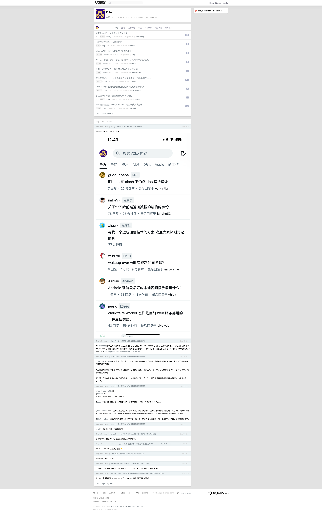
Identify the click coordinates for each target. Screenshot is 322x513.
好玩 (140, 27)
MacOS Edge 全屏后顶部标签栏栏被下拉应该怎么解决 (120, 86)
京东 (97, 45)
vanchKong (114, 434)
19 (187, 80)
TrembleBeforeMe (104, 361)
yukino (100, 429)
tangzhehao (115, 463)
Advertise (113, 492)
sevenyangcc (136, 90)
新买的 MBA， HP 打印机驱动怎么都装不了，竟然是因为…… (123, 77)
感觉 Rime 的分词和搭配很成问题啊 (112, 33)
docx (99, 402)
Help (104, 492)
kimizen (100, 393)
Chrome (99, 54)
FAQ (137, 492)
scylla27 (133, 108)
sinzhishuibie (102, 410)
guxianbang (140, 36)
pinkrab (132, 45)
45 (187, 106)
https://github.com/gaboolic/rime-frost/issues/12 (124, 351)
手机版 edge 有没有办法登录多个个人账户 (114, 95)
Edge (102, 99)
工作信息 (148, 27)
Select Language (185, 493)
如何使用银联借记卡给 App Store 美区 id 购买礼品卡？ (120, 104)
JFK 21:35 (140, 506)
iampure (113, 473)
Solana (145, 492)
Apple (98, 108)
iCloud (98, 63)
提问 (123, 27)
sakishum (114, 444)
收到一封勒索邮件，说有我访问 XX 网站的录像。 (118, 68)
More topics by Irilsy (105, 113)
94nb (112, 453)
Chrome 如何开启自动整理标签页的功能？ (114, 50)
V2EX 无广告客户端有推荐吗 (132, 126)
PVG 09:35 (123, 506)
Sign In (225, 3)
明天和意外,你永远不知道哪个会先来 (132, 453)
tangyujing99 (136, 72)
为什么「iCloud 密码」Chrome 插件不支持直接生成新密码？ (123, 59)
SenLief (137, 99)
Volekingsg (101, 345)
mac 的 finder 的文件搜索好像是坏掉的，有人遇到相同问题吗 (143, 473)
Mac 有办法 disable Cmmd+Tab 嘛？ (138, 463)
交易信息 (158, 27)
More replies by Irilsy (105, 483)
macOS (98, 81)
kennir (134, 81)
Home (211, 3)
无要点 (98, 72)
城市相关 (168, 27)
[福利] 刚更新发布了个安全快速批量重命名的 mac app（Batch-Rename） (148, 444)
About (95, 492)
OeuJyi (113, 126)
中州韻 (102, 36)
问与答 (119, 126)
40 (187, 35)
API (130, 492)
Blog (123, 492)
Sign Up (218, 3)
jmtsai (133, 63)
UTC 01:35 (115, 506)
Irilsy (116, 27)
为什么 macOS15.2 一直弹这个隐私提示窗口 (141, 434)
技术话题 (131, 27)
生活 (116, 453)
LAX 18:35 (131, 506)
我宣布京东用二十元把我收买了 (110, 42)
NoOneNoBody (103, 419)
